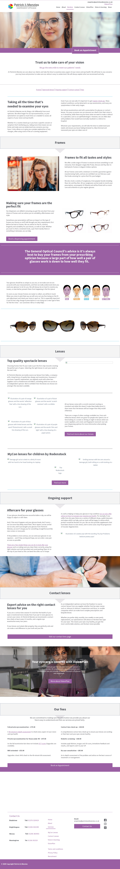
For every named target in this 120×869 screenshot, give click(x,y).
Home (58, 7)
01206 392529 (33, 840)
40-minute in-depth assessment (20, 732)
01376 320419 (33, 820)
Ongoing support (61, 90)
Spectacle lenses (48, 90)
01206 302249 (33, 827)
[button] (87, 826)
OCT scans (42, 744)
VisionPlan (108, 4)
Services (70, 7)
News (110, 7)
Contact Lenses (79, 7)
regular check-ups (99, 101)
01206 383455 (33, 834)
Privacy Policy (52, 853)
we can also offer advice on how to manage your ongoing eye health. (86, 515)
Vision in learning (100, 7)
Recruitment (52, 856)
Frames (38, 90)
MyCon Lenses (53, 832)
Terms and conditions (55, 849)
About (64, 7)
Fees (82, 90)
